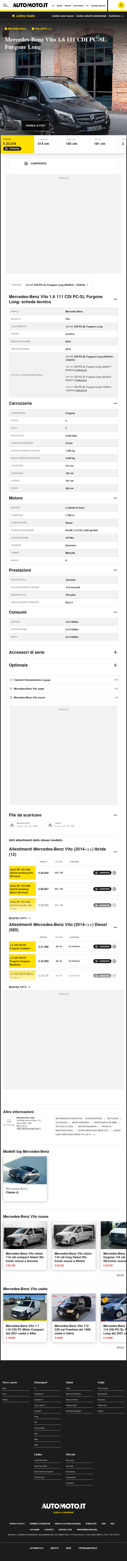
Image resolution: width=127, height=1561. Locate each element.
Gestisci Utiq (65, 1529)
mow (68, 1548)
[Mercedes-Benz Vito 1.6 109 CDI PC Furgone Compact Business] (114, 961)
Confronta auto (117, 15)
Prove (4, 1394)
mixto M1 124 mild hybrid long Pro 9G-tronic (21, 905)
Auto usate (69, 1466)
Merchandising (81, 1122)
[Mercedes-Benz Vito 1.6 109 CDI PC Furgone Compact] (114, 947)
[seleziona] (81, 370)
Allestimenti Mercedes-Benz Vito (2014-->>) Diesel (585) (58, 926)
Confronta (14, 148)
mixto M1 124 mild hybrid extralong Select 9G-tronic (20, 889)
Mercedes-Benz (17, 28)
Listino (38, 1454)
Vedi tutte (120, 1275)
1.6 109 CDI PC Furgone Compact (20, 946)
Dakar (36, 1417)
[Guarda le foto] (13, 125)
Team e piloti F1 (39, 1405)
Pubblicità (91, 1523)
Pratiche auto (102, 1405)
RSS (112, 1523)
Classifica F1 (38, 1400)
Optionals (18, 665)
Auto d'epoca (70, 1472)
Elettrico (5, 1400)
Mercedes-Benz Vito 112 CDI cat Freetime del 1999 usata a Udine (73, 1329)
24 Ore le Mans (39, 1428)
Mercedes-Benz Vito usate (29, 688)
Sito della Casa (64, 1126)
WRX (36, 1445)
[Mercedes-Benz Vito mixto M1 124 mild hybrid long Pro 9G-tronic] (114, 905)
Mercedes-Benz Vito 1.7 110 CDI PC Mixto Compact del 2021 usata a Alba (25, 1329)
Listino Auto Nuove (40, 1460)
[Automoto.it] (30, 5)
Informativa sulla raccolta (14, 1559)
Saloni (69, 1382)
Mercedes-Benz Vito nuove (29, 697)
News (4, 1388)
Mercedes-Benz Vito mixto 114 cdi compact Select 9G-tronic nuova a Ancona (25, 1257)
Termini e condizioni (40, 1523)
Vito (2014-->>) (43, 28)
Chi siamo (35, 1529)
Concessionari (71, 1477)
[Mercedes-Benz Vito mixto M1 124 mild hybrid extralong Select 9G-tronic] (114, 889)
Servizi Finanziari (87, 1126)
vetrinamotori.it (88, 1548)
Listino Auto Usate (40, 1466)
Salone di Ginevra (72, 1400)
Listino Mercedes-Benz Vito (93, 1130)
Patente (100, 1411)
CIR (35, 1422)
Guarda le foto (35, 125)
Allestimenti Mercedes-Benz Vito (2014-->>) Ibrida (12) (57, 851)
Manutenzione (102, 1394)
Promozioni (70, 1483)
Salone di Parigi (71, 1405)
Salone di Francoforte (73, 1394)
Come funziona (103, 1388)
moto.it (55, 1548)
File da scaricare (25, 815)
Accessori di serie (26, 652)
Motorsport (40, 1382)
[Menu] (5, 5)
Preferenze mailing (87, 1529)
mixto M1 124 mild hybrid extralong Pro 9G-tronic (21, 873)
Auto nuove (70, 1460)
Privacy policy (17, 1523)
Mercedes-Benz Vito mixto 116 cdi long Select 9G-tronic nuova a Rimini (73, 1257)
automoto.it (36, 1548)
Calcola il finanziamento (28, 680)
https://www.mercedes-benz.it (29, 1128)
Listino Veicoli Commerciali (43, 1472)
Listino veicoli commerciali (91, 15)
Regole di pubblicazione (68, 1523)
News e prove (9, 1382)
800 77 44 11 (22, 1125)
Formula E (37, 1411)
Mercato (70, 1454)
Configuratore (94, 1118)
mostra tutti (17, 918)
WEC (36, 1434)
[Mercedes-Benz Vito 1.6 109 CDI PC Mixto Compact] (114, 976)
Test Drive (113, 1118)
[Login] (121, 5)
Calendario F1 (39, 1394)
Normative (101, 1400)
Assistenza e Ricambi (105, 1122)
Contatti (49, 1529)
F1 (35, 1388)
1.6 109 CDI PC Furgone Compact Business (20, 961)
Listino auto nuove (63, 15)
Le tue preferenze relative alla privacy (52, 1559)
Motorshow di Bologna (73, 1411)
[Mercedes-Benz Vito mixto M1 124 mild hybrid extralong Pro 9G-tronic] (114, 873)
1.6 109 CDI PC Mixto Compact (21, 975)
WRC (36, 1439)
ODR (104, 1523)
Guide (101, 1382)
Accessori (62, 1122)
